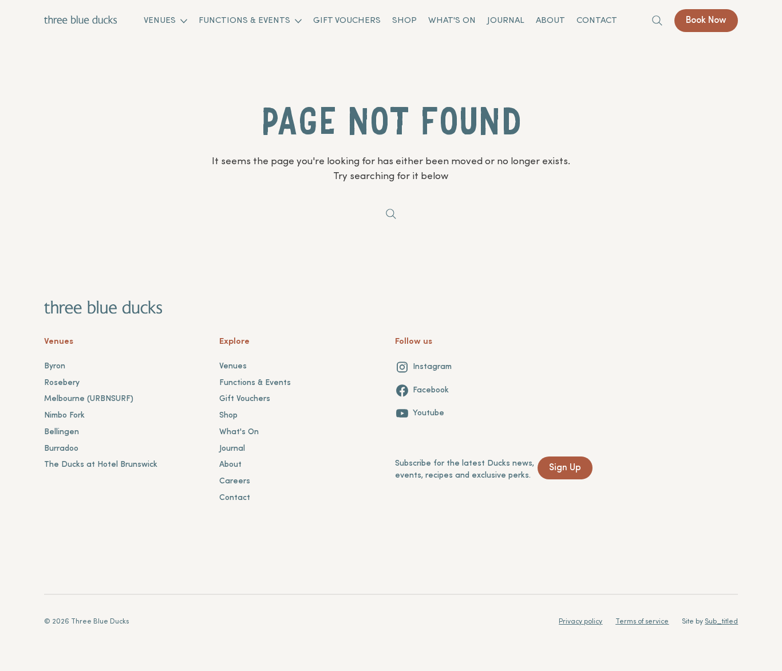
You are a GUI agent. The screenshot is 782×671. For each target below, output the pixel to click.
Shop (228, 415)
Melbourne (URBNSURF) (88, 399)
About (230, 464)
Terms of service (642, 621)
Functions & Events (255, 383)
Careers (234, 481)
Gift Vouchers (244, 399)
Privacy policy (580, 621)
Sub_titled (721, 621)
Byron (54, 366)
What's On (239, 432)
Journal (232, 448)
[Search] (657, 21)
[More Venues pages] (183, 21)
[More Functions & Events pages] (298, 21)
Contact (234, 498)
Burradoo (61, 448)
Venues (233, 366)
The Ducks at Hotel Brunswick (100, 464)
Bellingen (61, 432)
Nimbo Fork (64, 415)
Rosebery (62, 383)
